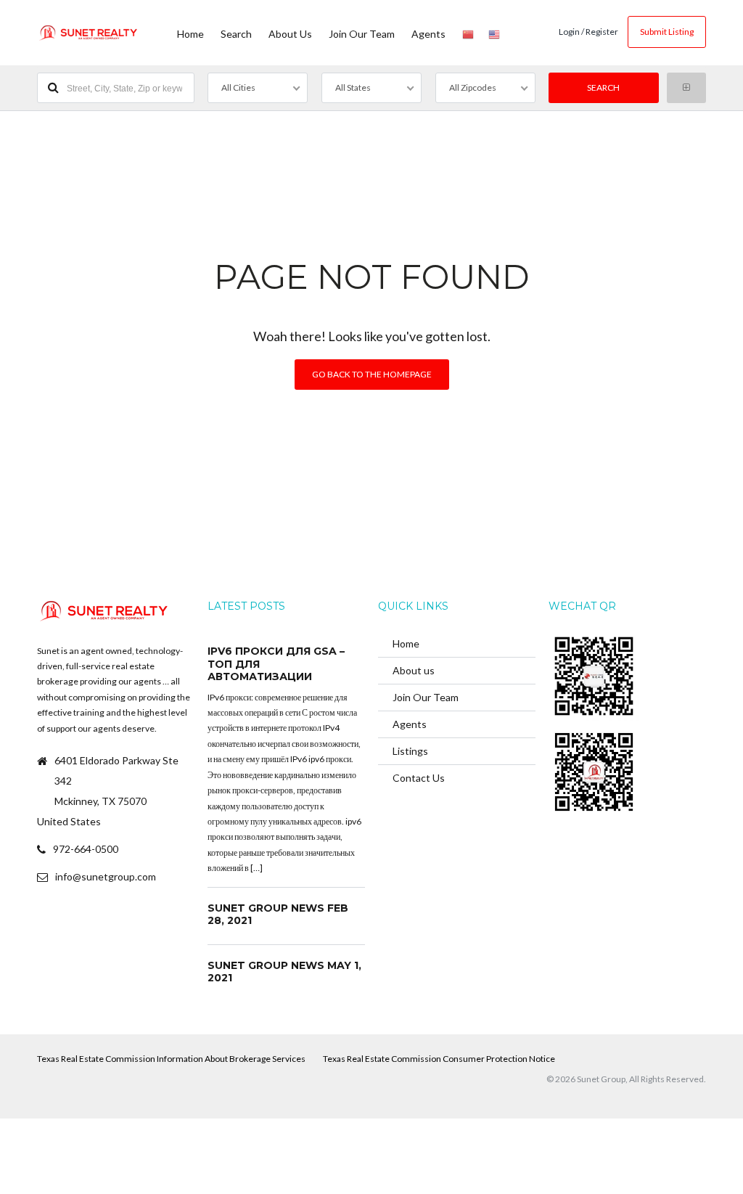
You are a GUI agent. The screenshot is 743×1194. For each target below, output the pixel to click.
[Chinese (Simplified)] (468, 32)
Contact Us (419, 778)
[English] (494, 32)
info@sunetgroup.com (105, 876)
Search (236, 34)
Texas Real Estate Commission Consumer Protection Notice (439, 1058)
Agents (428, 34)
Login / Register (588, 31)
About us (290, 34)
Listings (410, 751)
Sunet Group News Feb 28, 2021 (278, 914)
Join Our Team (362, 34)
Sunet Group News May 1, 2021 (284, 972)
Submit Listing (667, 31)
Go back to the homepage (372, 374)
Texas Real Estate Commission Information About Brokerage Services (171, 1058)
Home (190, 34)
